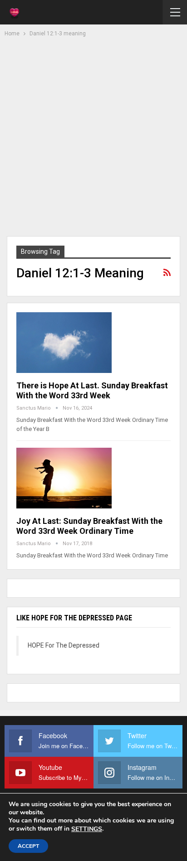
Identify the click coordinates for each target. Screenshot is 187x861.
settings (86, 829)
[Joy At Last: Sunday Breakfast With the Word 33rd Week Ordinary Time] (64, 478)
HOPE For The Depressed (63, 645)
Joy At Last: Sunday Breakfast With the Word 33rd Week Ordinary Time (89, 526)
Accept (28, 846)
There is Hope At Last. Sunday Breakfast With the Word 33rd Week (92, 390)
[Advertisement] (93, 135)
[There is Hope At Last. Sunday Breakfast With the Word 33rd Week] (64, 342)
